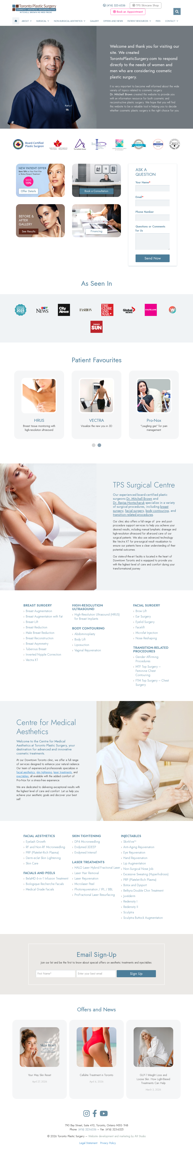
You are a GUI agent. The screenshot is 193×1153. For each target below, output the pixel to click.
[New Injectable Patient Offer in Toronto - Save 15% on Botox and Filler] (40, 180)
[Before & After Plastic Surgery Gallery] (40, 220)
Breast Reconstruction (40, 638)
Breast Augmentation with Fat (44, 616)
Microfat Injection (147, 633)
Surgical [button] (41, 21)
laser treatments (63, 772)
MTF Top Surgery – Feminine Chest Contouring (148, 670)
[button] (93, 445)
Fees (158, 21)
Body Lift (79, 639)
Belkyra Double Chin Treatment (143, 890)
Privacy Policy (108, 1143)
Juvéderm (129, 896)
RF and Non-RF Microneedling (45, 847)
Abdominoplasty (84, 634)
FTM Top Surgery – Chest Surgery (152, 682)
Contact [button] (170, 21)
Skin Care (32, 863)
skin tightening (44, 772)
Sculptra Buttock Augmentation (143, 918)
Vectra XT (32, 660)
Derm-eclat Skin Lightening (43, 858)
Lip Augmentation (134, 863)
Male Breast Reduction (40, 633)
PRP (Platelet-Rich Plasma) (42, 852)
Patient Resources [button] (138, 21)
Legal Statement (88, 1143)
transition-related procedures (133, 514)
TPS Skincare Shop (147, 5)
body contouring (157, 510)
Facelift (140, 627)
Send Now (152, 258)
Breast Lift (32, 622)
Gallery (94, 21)
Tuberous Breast (36, 649)
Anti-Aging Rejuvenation (138, 847)
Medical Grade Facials (40, 889)
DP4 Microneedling (87, 841)
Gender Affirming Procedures (147, 659)
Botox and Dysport (135, 885)
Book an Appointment (129, 12)
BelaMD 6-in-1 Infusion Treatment (47, 878)
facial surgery (134, 510)
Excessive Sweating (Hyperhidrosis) (146, 874)
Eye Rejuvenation (134, 852)
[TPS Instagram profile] (86, 1113)
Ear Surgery (143, 616)
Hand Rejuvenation (135, 858)
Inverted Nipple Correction (43, 654)
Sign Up (136, 973)
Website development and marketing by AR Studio (117, 1136)
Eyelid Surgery (145, 622)
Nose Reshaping (146, 638)
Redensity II (130, 907)
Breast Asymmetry (37, 644)
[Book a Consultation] (96, 180)
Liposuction (81, 645)
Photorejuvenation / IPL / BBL (93, 889)
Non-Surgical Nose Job (138, 869)
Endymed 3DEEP (85, 847)
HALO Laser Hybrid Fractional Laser (97, 867)
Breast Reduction (36, 627)
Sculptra (128, 912)
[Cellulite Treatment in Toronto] (96, 1047)
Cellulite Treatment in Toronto (96, 1075)
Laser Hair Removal (86, 873)
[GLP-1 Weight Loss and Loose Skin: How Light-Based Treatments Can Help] (153, 1047)
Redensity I (130, 901)
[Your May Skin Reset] (40, 1047)
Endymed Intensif (85, 852)
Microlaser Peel (84, 884)
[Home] (15, 21)
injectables (22, 776)
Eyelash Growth (36, 841)
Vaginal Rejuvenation (87, 650)
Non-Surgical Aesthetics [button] (68, 21)
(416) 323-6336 (115, 5)
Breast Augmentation (39, 611)
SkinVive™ (129, 841)
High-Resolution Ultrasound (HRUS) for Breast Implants (97, 616)
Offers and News (113, 21)
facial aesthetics (25, 772)
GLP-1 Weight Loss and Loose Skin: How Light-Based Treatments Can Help (153, 1079)
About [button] (25, 21)
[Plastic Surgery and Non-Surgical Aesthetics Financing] (96, 220)
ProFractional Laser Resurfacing (94, 895)
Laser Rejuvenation (86, 878)
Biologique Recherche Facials (45, 884)
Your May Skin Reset (39, 1075)
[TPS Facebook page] (94, 1113)
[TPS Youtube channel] (104, 1113)
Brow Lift (141, 611)
